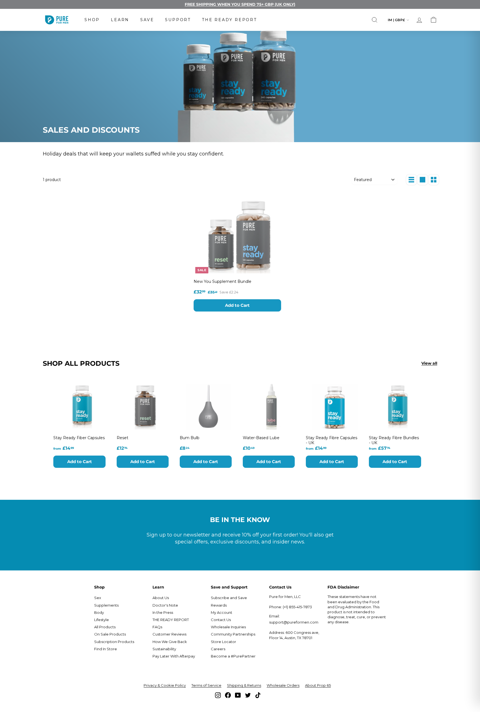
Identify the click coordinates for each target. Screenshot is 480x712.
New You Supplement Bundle (222, 281)
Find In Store (105, 649)
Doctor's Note (165, 605)
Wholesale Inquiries (228, 627)
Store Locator (223, 641)
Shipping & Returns (244, 685)
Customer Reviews (169, 634)
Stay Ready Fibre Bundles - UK (394, 440)
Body (99, 612)
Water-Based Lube (261, 437)
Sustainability (164, 649)
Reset (122, 437)
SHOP (92, 19)
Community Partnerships (233, 634)
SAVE (147, 19)
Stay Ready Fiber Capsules (79, 437)
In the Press (162, 612)
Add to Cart (237, 305)
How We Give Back (169, 641)
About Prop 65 (318, 685)
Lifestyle (101, 619)
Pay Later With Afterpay (173, 656)
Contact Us (221, 619)
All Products (105, 627)
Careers (218, 649)
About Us (160, 597)
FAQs (157, 627)
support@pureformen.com (293, 622)
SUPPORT (178, 19)
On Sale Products (110, 634)
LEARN (120, 19)
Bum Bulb (189, 437)
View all (429, 363)
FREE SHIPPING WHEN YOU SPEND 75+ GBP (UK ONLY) (240, 4)
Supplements (106, 605)
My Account (221, 612)
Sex (97, 597)
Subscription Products (114, 641)
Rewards (219, 605)
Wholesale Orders (283, 685)
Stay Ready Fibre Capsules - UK (331, 440)
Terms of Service (206, 685)
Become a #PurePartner (233, 656)
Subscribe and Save (229, 597)
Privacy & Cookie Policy (165, 685)
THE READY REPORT (229, 19)
